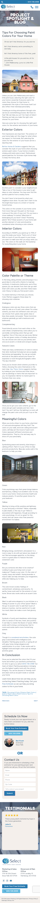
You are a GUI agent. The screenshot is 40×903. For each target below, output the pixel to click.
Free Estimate (7, 684)
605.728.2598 (33, 2)
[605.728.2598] (26, 2)
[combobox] (10, 1)
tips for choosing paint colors (17, 694)
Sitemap (4, 900)
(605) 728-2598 (28, 664)
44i (13, 900)
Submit (10, 793)
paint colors (21, 694)
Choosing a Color (13, 692)
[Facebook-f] (3, 880)
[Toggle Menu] (36, 7)
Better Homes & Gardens (11, 146)
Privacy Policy (33, 898)
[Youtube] (10, 880)
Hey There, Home (16, 369)
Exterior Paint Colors (28, 692)
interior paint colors (9, 694)
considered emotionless (20, 637)
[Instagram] (7, 880)
